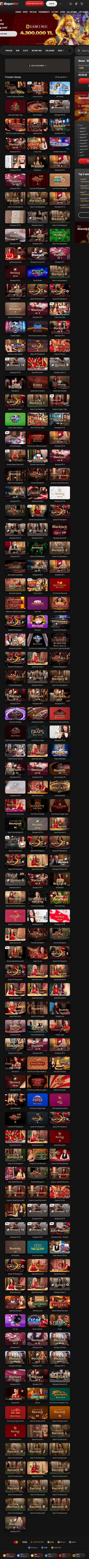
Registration (44, 788)
